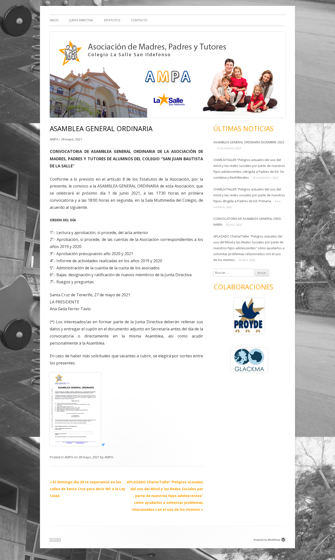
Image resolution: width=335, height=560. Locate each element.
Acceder (55, 539)
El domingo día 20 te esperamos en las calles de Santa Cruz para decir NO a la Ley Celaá (87, 489)
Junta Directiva (81, 20)
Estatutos (112, 20)
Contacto (139, 20)
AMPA (54, 139)
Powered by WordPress (267, 539)
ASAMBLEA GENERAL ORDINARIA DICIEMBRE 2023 (248, 142)
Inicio (54, 20)
